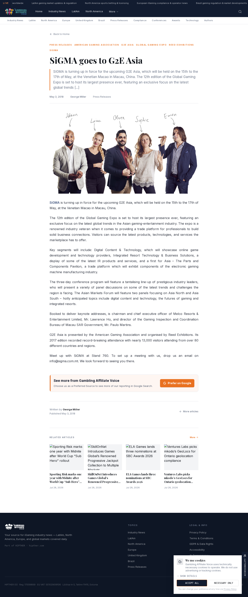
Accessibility (197, 549)
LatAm (75, 11)
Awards (176, 20)
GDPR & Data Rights (201, 543)
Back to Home (61, 34)
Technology (192, 20)
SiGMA (55, 202)
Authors (208, 20)
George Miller (78, 96)
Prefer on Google (179, 383)
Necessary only (223, 583)
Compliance (140, 20)
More (112, 11)
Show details (188, 576)
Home (38, 11)
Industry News (57, 11)
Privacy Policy (197, 532)
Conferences (159, 20)
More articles (190, 411)
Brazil (101, 20)
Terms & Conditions (201, 538)
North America (94, 11)
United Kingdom (84, 20)
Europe (66, 20)
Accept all (192, 583)
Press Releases (119, 20)
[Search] (240, 11)
